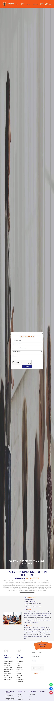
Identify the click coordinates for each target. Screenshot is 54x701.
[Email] (51, 692)
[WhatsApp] (51, 684)
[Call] (51, 688)
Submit (27, 366)
